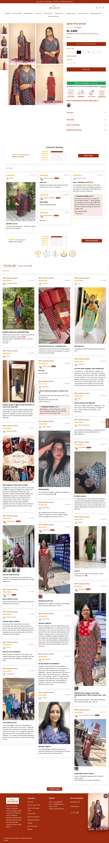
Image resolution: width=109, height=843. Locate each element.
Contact (30, 823)
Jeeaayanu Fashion (12, 278)
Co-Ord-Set (38, 13)
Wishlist (30, 829)
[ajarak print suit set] (21, 43)
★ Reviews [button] (107, 423)
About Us (30, 802)
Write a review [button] (88, 156)
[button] (45, 151)
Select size (70, 49)
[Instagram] (74, 812)
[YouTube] (77, 812)
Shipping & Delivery (33, 820)
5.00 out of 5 (25, 155)
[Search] (96, 7)
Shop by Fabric (59, 13)
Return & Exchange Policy (33, 809)
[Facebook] (71, 812)
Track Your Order (33, 826)
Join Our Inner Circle (83, 13)
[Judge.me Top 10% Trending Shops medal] (72, 253)
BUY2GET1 (7, 13)
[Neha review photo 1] (21, 201)
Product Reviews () (25, 266)
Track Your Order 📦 (53, 16)
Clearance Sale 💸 (70, 13)
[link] (14, 801)
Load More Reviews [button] (54, 789)
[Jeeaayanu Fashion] (54, 7)
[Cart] (103, 7)
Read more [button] (79, 213)
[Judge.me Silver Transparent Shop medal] (46, 253)
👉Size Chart (71, 56)
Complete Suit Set (28, 13)
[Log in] (100, 7)
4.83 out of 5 (22, 240)
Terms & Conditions (33, 817)
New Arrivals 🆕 (17, 13)
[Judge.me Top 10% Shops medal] (63, 253)
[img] (10, 175)
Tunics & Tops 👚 (48, 13)
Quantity (70, 60)
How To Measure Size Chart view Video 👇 (83, 101)
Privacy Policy (32, 814)
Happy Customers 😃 (96, 13)
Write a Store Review (92, 241)
